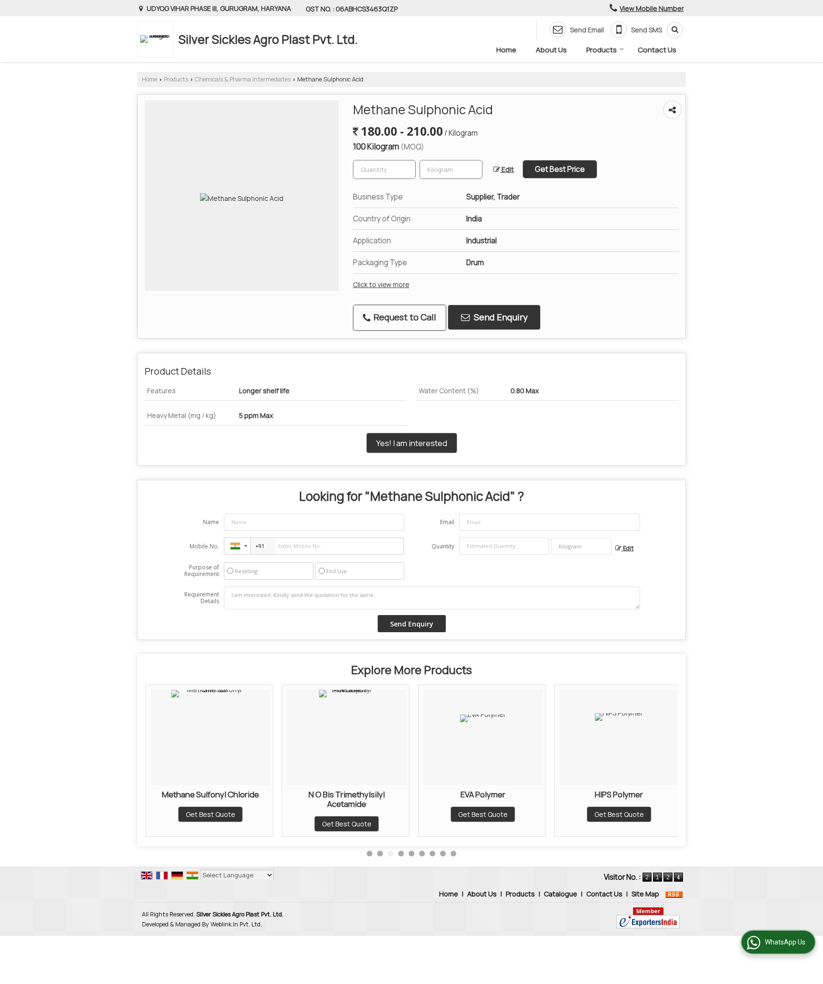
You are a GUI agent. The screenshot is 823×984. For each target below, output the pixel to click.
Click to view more (381, 284)
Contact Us (657, 50)
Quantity (443, 546)
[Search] (671, 30)
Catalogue (560, 893)
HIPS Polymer (619, 794)
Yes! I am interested (411, 442)
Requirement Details (201, 598)
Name (211, 522)
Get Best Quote (210, 814)
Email (447, 522)
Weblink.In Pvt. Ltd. (236, 924)
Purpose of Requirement (201, 570)
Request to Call (403, 317)
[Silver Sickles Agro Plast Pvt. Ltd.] (157, 39)
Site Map (645, 893)
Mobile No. (204, 546)
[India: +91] (237, 546)
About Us (551, 50)
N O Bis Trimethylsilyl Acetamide (347, 799)
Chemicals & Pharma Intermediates (243, 79)
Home (506, 50)
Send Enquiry (500, 317)
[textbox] (451, 169)
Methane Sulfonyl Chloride (210, 794)
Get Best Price (560, 169)
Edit (507, 169)
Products (601, 50)
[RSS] (673, 893)
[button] (652, 8)
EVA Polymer (483, 794)
